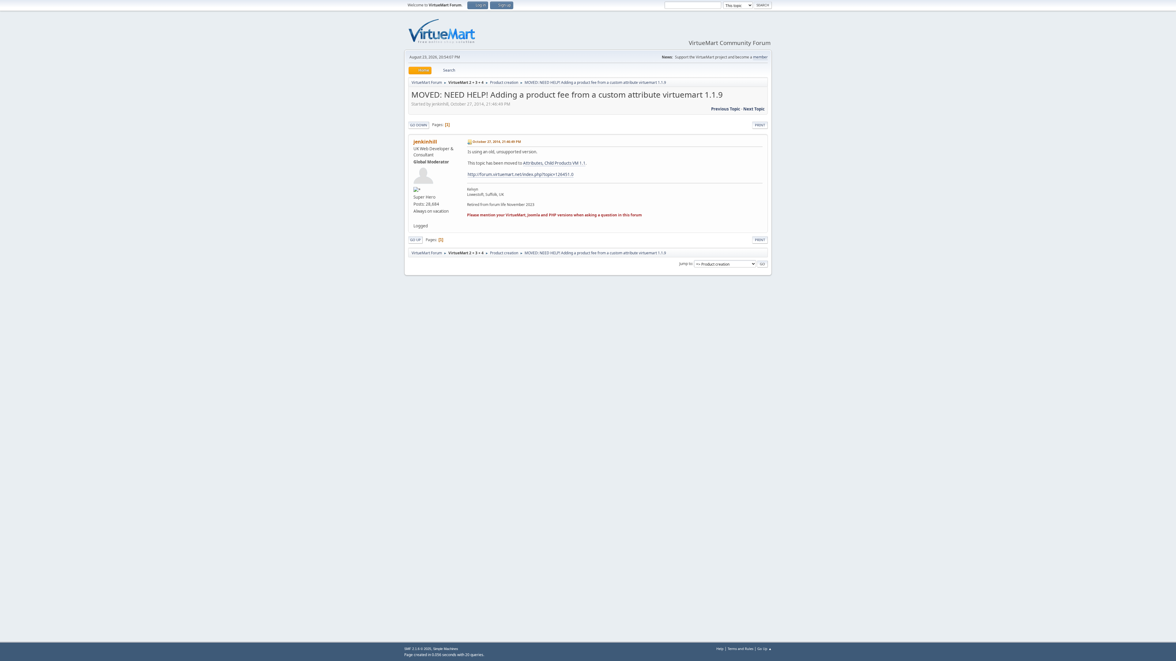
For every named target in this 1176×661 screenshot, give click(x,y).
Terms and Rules (740, 648)
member (760, 57)
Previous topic (725, 109)
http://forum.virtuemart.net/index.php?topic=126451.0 (521, 174)
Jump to (685, 263)
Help (720, 648)
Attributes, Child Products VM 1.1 (554, 163)
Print (760, 125)
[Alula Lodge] (415, 218)
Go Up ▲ (764, 648)
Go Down (418, 125)
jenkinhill (425, 141)
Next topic (754, 109)
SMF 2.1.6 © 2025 (417, 649)
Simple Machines (445, 649)
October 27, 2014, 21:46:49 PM (497, 141)
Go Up (415, 239)
